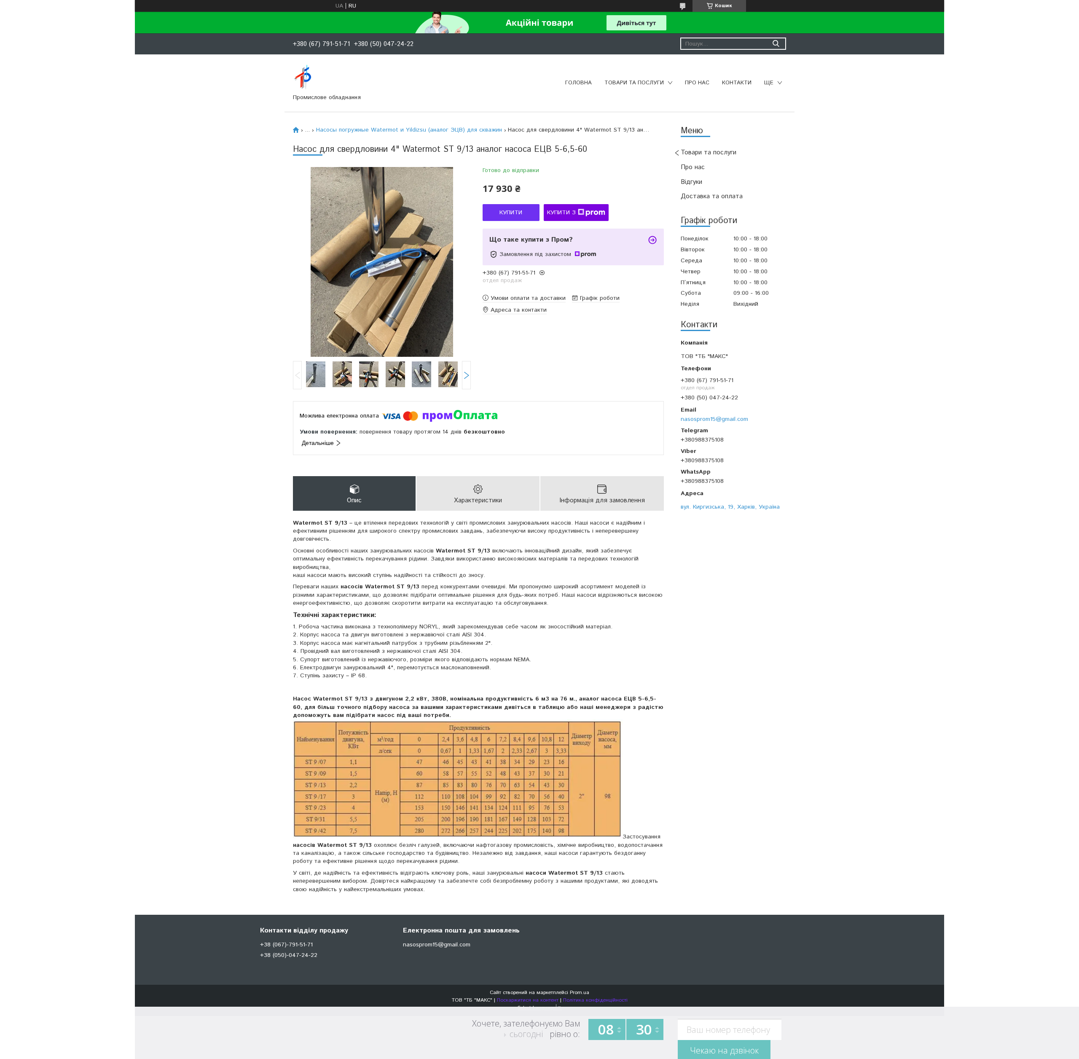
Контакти (737, 83)
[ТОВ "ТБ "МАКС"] (303, 77)
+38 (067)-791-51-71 (286, 944)
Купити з (561, 212)
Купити (510, 212)
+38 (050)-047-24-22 (288, 955)
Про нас (697, 83)
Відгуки (691, 182)
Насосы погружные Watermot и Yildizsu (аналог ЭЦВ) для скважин (409, 130)
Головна (578, 83)
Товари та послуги (634, 83)
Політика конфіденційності (595, 1000)
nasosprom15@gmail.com (714, 419)
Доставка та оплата (712, 196)
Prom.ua (579, 992)
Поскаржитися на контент (527, 1000)
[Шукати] (775, 43)
